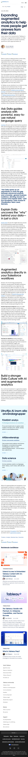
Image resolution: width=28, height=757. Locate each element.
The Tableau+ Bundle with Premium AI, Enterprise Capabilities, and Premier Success (13, 612)
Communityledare (7, 690)
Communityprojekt (7, 694)
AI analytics (13, 531)
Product (8, 6)
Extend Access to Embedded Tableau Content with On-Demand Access (14, 573)
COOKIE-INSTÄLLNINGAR (20, 741)
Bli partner (5, 712)
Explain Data (4, 222)
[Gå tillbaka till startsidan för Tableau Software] (6, 1)
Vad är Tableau (7, 665)
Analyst (8, 537)
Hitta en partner (6, 709)
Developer (16, 736)
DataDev (5, 692)
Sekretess (23, 739)
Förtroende (6, 736)
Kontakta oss (6, 677)
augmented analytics (15, 532)
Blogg (11, 736)
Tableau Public (6, 685)
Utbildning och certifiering (9, 722)
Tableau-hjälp (6, 724)
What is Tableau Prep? (11, 651)
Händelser (5, 702)
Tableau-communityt (8, 682)
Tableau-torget (6, 697)
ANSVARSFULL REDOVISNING (8, 741)
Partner (5, 707)
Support (5, 717)
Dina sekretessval (14, 744)
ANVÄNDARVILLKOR (16, 739)
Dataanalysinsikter (7, 672)
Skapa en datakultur (7, 670)
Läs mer (4, 432)
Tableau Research (7, 675)
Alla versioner (6, 726)
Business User (14, 537)
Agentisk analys (6, 667)
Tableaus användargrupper (9, 687)
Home (3, 6)
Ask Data (3, 125)
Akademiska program (8, 699)
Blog (6, 6)
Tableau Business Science (8, 95)
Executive (21, 537)
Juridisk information (7, 739)
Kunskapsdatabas (7, 719)
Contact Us (22, 736)
